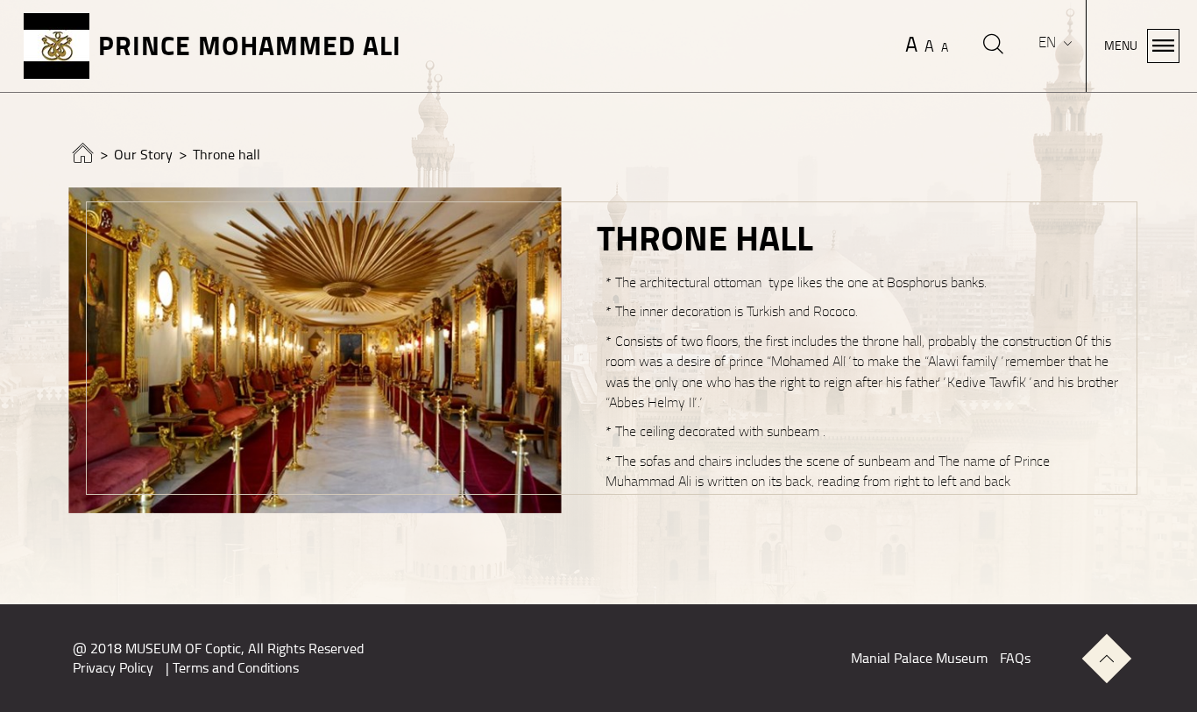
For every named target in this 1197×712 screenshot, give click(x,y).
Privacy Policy (113, 668)
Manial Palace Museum (919, 658)
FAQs (1015, 658)
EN (1048, 42)
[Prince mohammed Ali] (83, 157)
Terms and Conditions (236, 668)
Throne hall (226, 155)
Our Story (143, 155)
